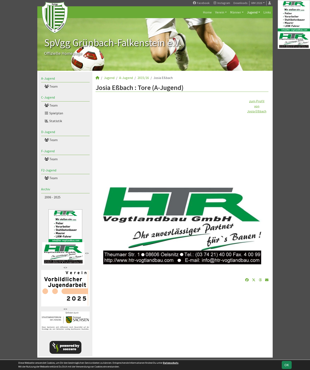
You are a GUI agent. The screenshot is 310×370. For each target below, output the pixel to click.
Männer (235, 12)
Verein (219, 12)
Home (207, 12)
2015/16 (143, 78)
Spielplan (56, 113)
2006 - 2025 (52, 197)
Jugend (252, 12)
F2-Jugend (48, 170)
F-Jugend (48, 151)
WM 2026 (256, 3)
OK (286, 365)
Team (53, 86)
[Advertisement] (182, 143)
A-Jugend (48, 78)
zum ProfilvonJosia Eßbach (256, 106)
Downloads (240, 3)
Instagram (223, 3)
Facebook (203, 3)
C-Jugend (48, 97)
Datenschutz (170, 362)
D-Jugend (48, 132)
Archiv (45, 189)
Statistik (55, 121)
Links (267, 12)
